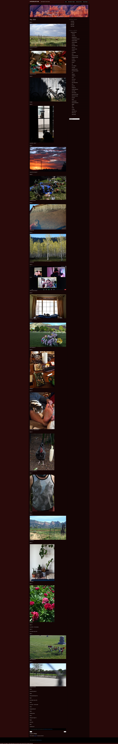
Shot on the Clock (75, 95)
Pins (72, 84)
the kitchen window (75, 70)
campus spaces (74, 42)
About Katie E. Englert (71, 1)
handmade (73, 60)
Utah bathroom (74, 111)
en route (73, 59)
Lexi (72, 72)
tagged (73, 104)
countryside (74, 52)
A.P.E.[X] (73, 33)
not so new (73, 79)
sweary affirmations (75, 102)
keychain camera (75, 69)
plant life (73, 85)
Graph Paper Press (39, 740)
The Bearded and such (75, 38)
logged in (35, 735)
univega (73, 109)
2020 (44, 729)
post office (73, 90)
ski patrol (73, 97)
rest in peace (74, 92)
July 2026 (72, 21)
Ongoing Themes (74, 32)
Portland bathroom (75, 89)
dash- (73, 54)
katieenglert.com (34, 1)
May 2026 (72, 24)
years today (74, 114)
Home (66, 1)
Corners (73, 50)
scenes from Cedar (75, 94)
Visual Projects (85, 1)
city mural (73, 47)
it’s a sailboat (74, 65)
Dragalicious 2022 (75, 57)
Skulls (73, 99)
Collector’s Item (74, 49)
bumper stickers (74, 40)
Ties (72, 106)
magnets (73, 74)
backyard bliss (74, 37)
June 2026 (72, 22)
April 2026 (72, 26)
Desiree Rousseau (75, 55)
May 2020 (46, 729)
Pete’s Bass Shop (75, 82)
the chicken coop (74, 45)
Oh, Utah (73, 80)
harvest (73, 62)
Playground (74, 87)
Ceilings (73, 43)
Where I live (74, 112)
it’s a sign (73, 67)
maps (73, 77)
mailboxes (73, 75)
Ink (72, 64)
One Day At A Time (79, 1)
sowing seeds (74, 101)
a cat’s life (73, 35)
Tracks (73, 107)
